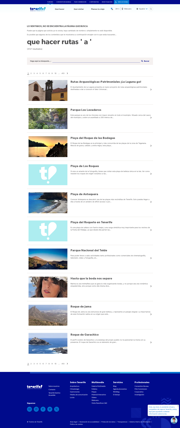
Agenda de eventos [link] (120, 389)
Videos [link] (94, 397)
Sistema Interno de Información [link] (140, 422)
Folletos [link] (94, 389)
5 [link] (40, 73)
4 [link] (37, 73)
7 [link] (46, 73)
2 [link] (31, 73)
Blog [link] (114, 386)
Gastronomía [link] (74, 392)
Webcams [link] (127, 9)
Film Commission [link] (80, 2)
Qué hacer (59, 9)
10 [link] (55, 73)
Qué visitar (79, 9)
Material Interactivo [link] (99, 395)
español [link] (142, 9)
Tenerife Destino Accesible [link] (54, 394)
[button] (145, 61)
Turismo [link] (50, 2)
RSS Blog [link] (116, 392)
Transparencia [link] (122, 422)
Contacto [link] (52, 389)
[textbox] (96, 61)
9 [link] (52, 73)
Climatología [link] (74, 389)
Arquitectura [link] (74, 386)
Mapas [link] (94, 392)
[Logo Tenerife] (37, 9)
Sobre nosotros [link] (54, 386)
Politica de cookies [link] (76, 424)
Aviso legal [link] (73, 422)
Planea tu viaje (97, 9)
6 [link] (43, 73)
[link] (67, 73)
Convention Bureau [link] (63, 2)
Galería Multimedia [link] (98, 386)
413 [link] (63, 73)
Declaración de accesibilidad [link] (89, 422)
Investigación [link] (107, 2)
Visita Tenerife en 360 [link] (99, 403)
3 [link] (34, 73)
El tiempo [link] (116, 395)
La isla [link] (72, 397)
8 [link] (49, 73)
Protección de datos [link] (108, 422)
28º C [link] (117, 9)
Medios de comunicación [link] (79, 395)
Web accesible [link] (123, 2)
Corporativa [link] (94, 2)
